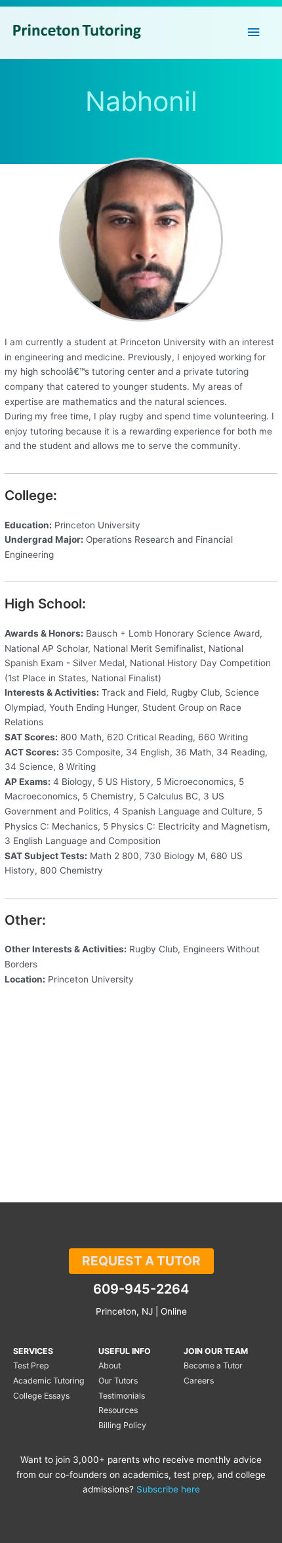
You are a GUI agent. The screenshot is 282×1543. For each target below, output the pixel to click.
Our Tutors (118, 1380)
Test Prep (31, 1365)
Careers (199, 1380)
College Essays (41, 1396)
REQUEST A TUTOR (141, 1261)
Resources (118, 1410)
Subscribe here (168, 1489)
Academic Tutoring (49, 1380)
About (109, 1365)
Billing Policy (122, 1425)
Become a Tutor (213, 1365)
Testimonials (121, 1396)
